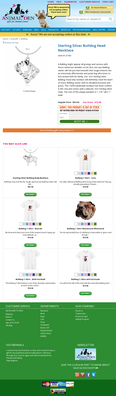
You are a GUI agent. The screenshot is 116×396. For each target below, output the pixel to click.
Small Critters (99, 30)
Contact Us (10, 320)
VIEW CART (108, 1)
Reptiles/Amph (46, 330)
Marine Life (65, 30)
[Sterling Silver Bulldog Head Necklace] (28, 92)
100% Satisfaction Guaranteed (98, 12)
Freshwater (53, 30)
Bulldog (24, 39)
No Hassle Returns (99, 7)
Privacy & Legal (81, 316)
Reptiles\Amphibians (81, 30)
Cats (42, 319)
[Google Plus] (77, 375)
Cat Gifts (16, 30)
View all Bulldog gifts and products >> (57, 130)
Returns (9, 317)
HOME (51, 1)
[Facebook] (88, 375)
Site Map (9, 325)
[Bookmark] (11, 43)
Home (5, 39)
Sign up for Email (12, 322)
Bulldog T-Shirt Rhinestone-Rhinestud (85, 228)
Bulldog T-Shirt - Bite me (30, 228)
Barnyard (27, 30)
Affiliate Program (82, 319)
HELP (59, 1)
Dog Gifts (5, 30)
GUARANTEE (70, 1)
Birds (36, 30)
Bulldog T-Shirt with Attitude (85, 279)
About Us (79, 311)
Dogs (42, 322)
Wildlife (111, 30)
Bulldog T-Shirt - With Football (30, 279)
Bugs (43, 30)
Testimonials (80, 313)
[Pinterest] (82, 375)
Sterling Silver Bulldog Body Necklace (30, 178)
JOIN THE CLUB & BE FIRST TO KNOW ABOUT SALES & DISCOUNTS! (85, 366)
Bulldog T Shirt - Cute (85, 178)
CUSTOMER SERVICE (89, 1)
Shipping (9, 314)
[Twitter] (93, 375)
